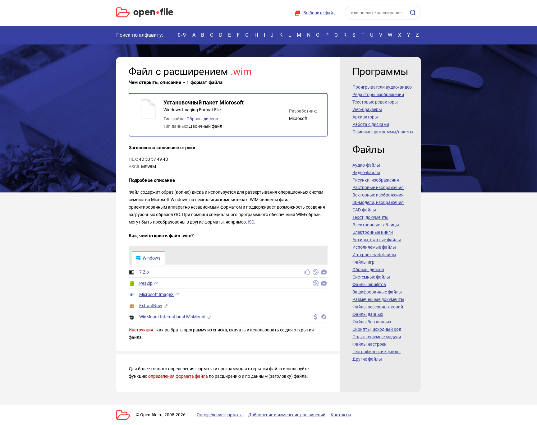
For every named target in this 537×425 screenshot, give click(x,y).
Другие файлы (367, 359)
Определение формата (220, 414)
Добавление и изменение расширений (286, 414)
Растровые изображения (378, 187)
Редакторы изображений (378, 94)
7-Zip (144, 272)
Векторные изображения (378, 194)
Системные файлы (371, 277)
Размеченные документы (378, 299)
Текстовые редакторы (375, 101)
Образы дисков (202, 118)
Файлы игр (363, 262)
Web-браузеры (367, 109)
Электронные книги (372, 232)
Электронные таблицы (375, 224)
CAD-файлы (364, 209)
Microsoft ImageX (156, 294)
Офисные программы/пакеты (382, 131)
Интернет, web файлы (374, 254)
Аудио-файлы (366, 165)
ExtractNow (150, 305)
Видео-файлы (366, 172)
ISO (251, 221)
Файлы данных (367, 314)
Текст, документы (370, 217)
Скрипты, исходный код (376, 329)
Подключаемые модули (376, 336)
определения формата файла (178, 376)
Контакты (341, 414)
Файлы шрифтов (369, 284)
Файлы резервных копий (377, 306)
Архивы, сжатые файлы (376, 239)
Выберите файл (319, 12)
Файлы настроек (369, 344)
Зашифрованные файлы (377, 291)
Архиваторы (365, 116)
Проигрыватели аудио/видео (382, 87)
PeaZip (146, 283)
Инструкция (141, 329)
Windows (151, 258)
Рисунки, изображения (375, 180)
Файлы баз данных (371, 321)
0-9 (182, 35)
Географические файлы (376, 351)
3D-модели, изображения (378, 202)
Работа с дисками (370, 124)
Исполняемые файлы (374, 247)
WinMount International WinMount (172, 316)
